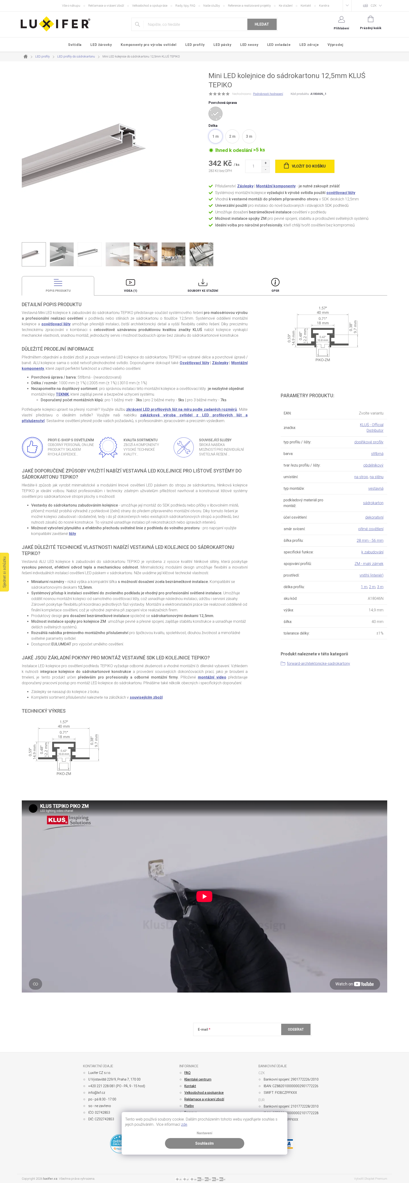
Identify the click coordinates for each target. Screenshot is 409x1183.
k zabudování (372, 552)
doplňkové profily (368, 442)
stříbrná (377, 453)
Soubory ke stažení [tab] (202, 290)
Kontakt (306, 5)
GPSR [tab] (275, 290)
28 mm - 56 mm (370, 540)
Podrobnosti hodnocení (268, 94)
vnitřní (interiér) (371, 575)
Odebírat (296, 1029)
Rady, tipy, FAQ (185, 5)
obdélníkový (373, 465)
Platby (189, 1106)
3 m (380, 587)
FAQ (187, 1073)
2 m (372, 587)
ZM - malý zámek (369, 563)
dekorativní (374, 517)
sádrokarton (373, 503)
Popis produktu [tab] (58, 290)
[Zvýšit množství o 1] (265, 163)
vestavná (375, 488)
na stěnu (376, 477)
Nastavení (204, 1133)
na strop (361, 477)
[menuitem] (75, 44)
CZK (374, 5)
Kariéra (324, 5)
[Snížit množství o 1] (265, 169)
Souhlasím (204, 1143)
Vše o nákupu (71, 5)
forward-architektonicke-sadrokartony (318, 663)
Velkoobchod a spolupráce (149, 5)
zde (184, 1124)
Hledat (262, 24)
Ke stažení (286, 5)
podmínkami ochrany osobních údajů (266, 1041)
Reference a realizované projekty (249, 5)
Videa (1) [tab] (130, 290)
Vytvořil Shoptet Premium (370, 1178)
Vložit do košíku (309, 166)
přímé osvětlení (370, 529)
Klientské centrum (197, 1079)
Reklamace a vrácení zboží (106, 5)
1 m (364, 587)
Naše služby (211, 5)
